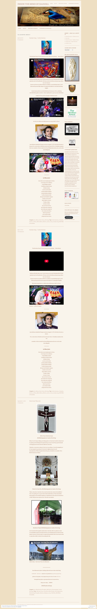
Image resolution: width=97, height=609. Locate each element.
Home (51, 3)
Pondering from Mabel (74, 3)
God (56, 591)
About (55, 3)
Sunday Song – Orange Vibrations (71, 41)
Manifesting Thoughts (41, 589)
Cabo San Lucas (39, 591)
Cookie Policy (19, 606)
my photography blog (56, 573)
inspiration (59, 591)
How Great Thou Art (35, 401)
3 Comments (20, 402)
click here (39, 573)
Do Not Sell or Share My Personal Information (35, 604)
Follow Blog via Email (71, 210)
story (51, 221)
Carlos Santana (55, 220)
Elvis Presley (51, 591)
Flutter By (67, 38)
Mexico (44, 221)
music (48, 221)
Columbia (61, 220)
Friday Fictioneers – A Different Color (72, 36)
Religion (46, 593)
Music (37, 220)
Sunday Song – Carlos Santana (37, 38)
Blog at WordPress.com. (22, 604)
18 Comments (21, 231)
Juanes (30, 221)
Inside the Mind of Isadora (33, 3)
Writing (47, 220)
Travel (60, 589)
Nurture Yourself (63, 3)
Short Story (41, 220)
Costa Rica (45, 591)
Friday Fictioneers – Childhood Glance (72, 39)
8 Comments (20, 39)
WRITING (61, 221)
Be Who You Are (68, 43)
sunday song (56, 221)
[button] (69, 131)
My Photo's (49, 589)
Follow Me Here (69, 217)
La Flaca (34, 221)
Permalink (32, 223)
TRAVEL (53, 593)
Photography (55, 589)
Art (34, 220)
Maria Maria (40, 221)
